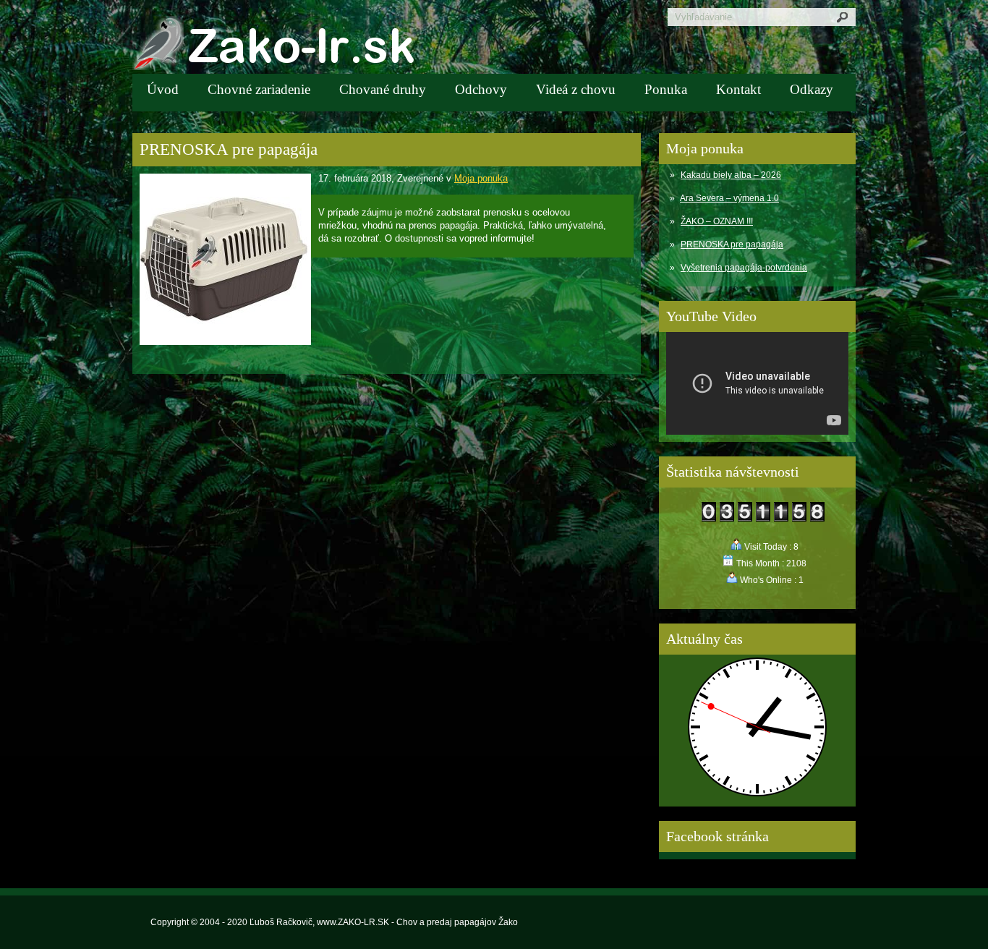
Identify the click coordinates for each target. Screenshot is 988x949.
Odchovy (481, 89)
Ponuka (665, 89)
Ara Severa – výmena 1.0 (729, 198)
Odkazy (811, 89)
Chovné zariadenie (259, 89)
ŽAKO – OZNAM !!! (717, 221)
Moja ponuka (481, 178)
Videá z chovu (576, 89)
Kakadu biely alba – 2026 (731, 175)
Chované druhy (382, 89)
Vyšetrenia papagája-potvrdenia (744, 268)
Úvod (163, 89)
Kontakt (738, 89)
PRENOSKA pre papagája (732, 244)
